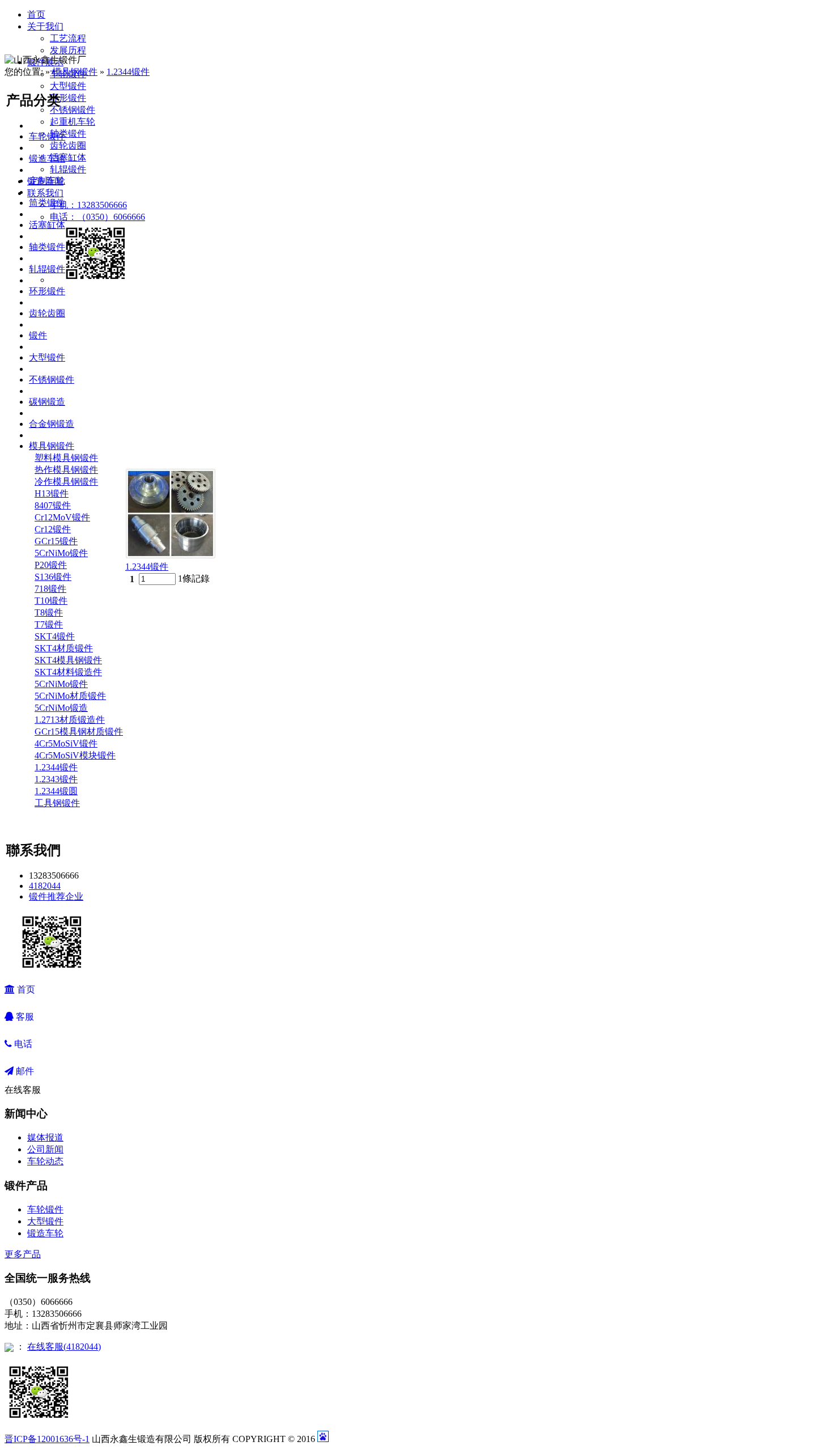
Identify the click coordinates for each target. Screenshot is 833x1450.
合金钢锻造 (51, 424)
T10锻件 (51, 600)
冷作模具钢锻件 (66, 481)
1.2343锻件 (56, 779)
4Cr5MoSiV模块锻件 (75, 755)
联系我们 (45, 193)
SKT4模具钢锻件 (68, 660)
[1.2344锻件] (170, 556)
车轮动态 (45, 1161)
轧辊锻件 (68, 169)
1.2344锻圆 (56, 791)
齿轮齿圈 (68, 145)
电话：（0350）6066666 (97, 217)
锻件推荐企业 (56, 896)
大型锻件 (68, 86)
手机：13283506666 (88, 205)
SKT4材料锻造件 (68, 672)
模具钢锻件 (74, 72)
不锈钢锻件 (72, 110)
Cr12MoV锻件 (62, 517)
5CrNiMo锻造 (61, 708)
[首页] (129, 37)
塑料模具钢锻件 (66, 458)
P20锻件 (51, 565)
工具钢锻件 (57, 803)
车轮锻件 (47, 136)
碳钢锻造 (47, 401)
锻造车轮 (47, 158)
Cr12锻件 (53, 529)
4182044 (45, 886)
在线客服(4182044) (64, 1346)
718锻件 (50, 588)
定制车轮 (47, 180)
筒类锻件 (47, 202)
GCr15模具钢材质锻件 (79, 731)
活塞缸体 (68, 157)
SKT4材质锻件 (64, 648)
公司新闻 (45, 1149)
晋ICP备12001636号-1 (47, 1439)
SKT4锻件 (55, 636)
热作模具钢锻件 (66, 469)
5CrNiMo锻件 (61, 553)
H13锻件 (52, 493)
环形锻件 (68, 98)
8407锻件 (53, 505)
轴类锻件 (68, 133)
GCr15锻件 (56, 541)
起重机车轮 (72, 121)
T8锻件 (49, 612)
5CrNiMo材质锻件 (70, 696)
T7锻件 (49, 624)
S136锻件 (53, 577)
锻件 (38, 335)
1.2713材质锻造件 (70, 719)
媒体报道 (45, 1137)
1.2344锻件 (128, 72)
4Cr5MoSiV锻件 (66, 743)
